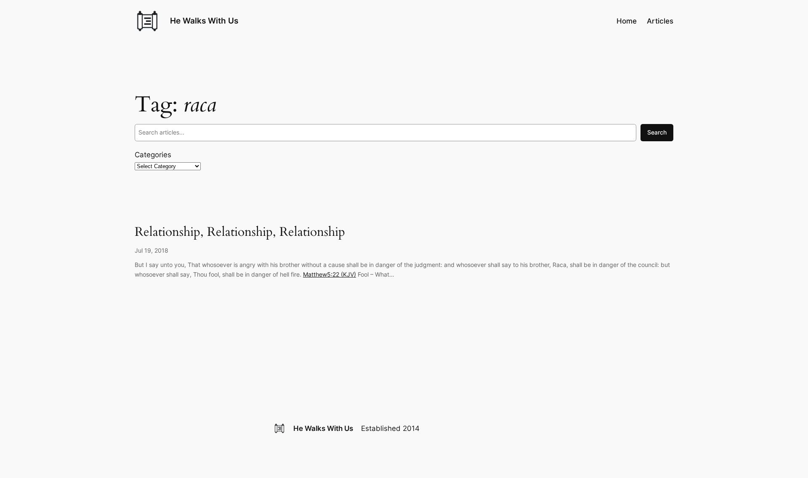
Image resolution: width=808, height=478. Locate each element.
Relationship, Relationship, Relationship (240, 232)
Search (657, 132)
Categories (153, 155)
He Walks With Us (204, 21)
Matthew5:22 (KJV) (329, 274)
